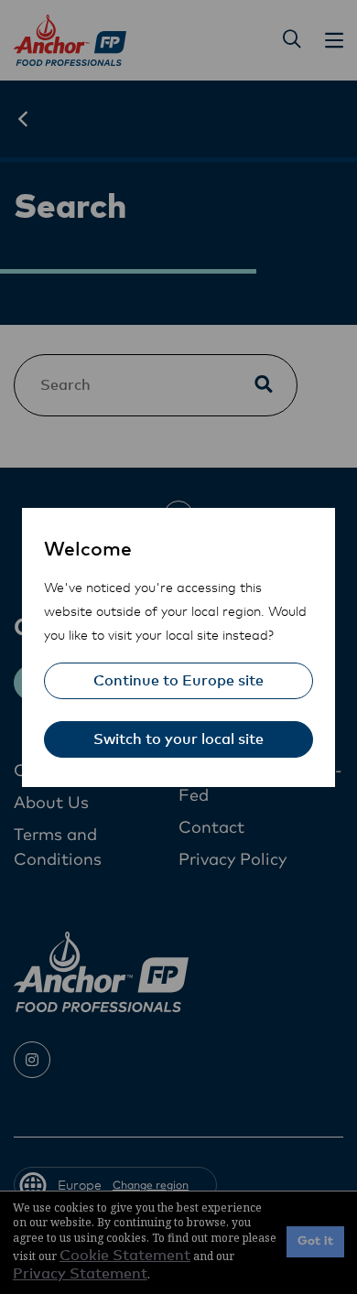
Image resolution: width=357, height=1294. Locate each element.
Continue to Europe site (178, 681)
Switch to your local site (178, 739)
